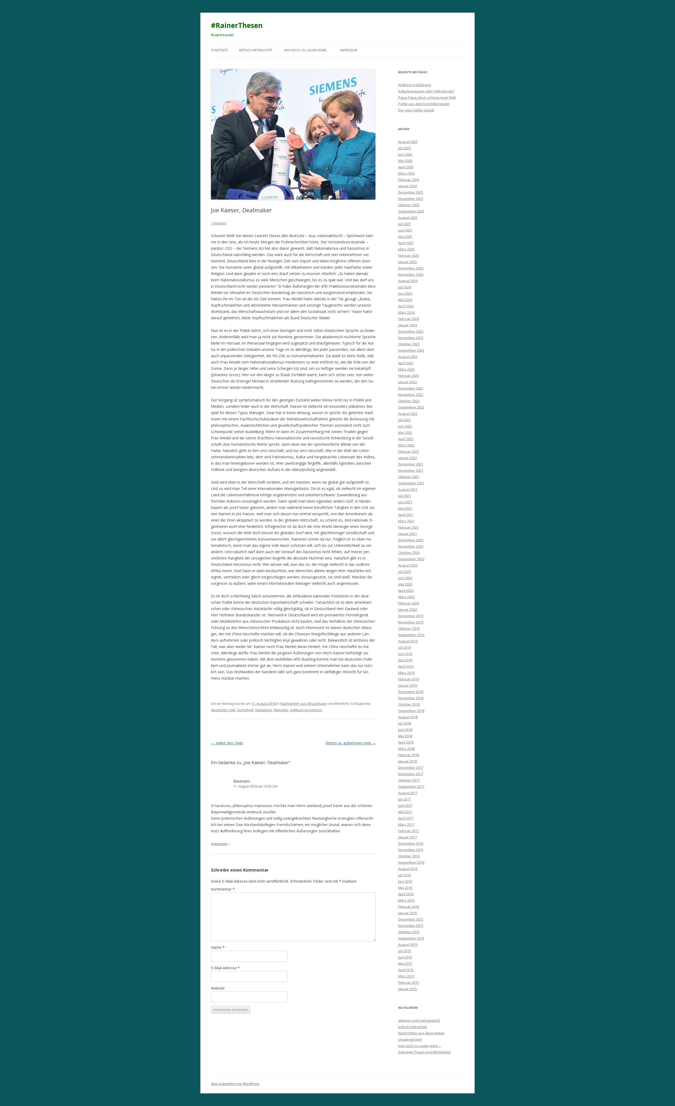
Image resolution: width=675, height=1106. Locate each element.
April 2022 (405, 438)
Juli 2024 (404, 287)
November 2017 (410, 773)
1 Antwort (218, 223)
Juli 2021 (404, 495)
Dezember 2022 (410, 388)
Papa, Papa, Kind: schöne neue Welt (427, 97)
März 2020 (406, 596)
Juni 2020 (405, 578)
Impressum (348, 50)
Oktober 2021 (409, 476)
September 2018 (411, 710)
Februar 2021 (408, 527)
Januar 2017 (407, 837)
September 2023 (411, 350)
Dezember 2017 (410, 767)
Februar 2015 (408, 982)
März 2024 (406, 312)
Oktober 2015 (409, 932)
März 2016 (406, 900)
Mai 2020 (405, 584)
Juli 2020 (404, 571)
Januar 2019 (407, 685)
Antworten (219, 843)
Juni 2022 (405, 426)
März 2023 (406, 369)
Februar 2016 (408, 906)
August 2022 (407, 413)
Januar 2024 (407, 325)
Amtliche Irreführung (414, 84)
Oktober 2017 (409, 780)
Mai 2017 (405, 811)
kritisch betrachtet (255, 50)
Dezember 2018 (410, 691)
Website (218, 988)
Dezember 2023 (410, 331)
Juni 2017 (405, 805)
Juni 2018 (405, 729)
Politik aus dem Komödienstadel (424, 103)
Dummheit (245, 709)
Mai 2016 (405, 887)
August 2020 (407, 565)
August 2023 (407, 356)
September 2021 (411, 483)
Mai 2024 (405, 299)
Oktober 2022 (409, 401)
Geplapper (263, 709)
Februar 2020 (408, 603)
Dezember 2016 (410, 843)
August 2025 (407, 217)
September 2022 (411, 407)
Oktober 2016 (409, 856)
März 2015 (406, 976)
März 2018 (406, 748)
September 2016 (411, 862)
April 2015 (405, 969)
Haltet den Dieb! (227, 742)
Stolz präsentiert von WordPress (235, 1084)
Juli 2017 (404, 799)
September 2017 (411, 786)
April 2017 (405, 818)
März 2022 (406, 445)
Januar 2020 (407, 609)
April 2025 (405, 242)
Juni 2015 (405, 957)
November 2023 (410, 337)
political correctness (306, 709)
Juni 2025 (405, 230)
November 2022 (410, 394)
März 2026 (406, 173)
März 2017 (406, 824)
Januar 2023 (407, 382)
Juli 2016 (404, 875)
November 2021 (410, 470)
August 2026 (407, 141)
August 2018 (407, 717)
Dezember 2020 (410, 540)
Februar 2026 (408, 179)
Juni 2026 (405, 154)
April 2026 (405, 167)
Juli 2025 (404, 224)
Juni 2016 (405, 881)
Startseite (219, 50)
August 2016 (407, 868)
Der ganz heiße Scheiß (416, 110)
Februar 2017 (408, 830)
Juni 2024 (405, 293)
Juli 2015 (404, 950)
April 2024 (405, 306)
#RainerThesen (237, 25)
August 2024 (407, 280)
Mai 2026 (405, 160)
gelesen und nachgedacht (419, 1020)
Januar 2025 (407, 261)
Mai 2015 (405, 963)
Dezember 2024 (410, 268)
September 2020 (411, 559)
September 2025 (411, 211)
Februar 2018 (408, 755)
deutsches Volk (223, 709)
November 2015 (410, 925)
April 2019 (405, 666)
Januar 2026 (407, 186)
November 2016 (410, 849)
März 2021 (406, 521)
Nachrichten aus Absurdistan (303, 703)
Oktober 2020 (409, 552)
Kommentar (223, 889)
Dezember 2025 (410, 192)
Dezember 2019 (410, 615)
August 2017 (407, 792)
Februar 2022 (408, 451)
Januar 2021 (407, 533)
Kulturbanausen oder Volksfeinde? (426, 91)
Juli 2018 (404, 723)
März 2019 (406, 672)
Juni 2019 (405, 653)
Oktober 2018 (409, 704)
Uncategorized (410, 1039)
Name (218, 947)
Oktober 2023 (409, 344)
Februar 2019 (408, 679)
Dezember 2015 (410, 919)
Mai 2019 (405, 660)
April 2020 (405, 590)
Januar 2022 (407, 457)
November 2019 (410, 622)
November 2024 (410, 274)
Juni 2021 (405, 502)
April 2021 (405, 514)
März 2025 (406, 249)
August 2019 (407, 641)
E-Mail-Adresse (225, 967)
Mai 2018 (405, 736)
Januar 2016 (407, 913)
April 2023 (405, 363)
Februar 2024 (408, 318)
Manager (281, 709)
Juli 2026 (404, 148)
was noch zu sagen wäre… (306, 50)
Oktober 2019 (409, 628)
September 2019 (411, 634)
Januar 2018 (407, 761)
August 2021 (407, 489)
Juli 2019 (404, 647)
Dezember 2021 (410, 464)
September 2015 (411, 938)
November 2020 (410, 546)
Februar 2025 (408, 255)
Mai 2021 (405, 508)
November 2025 (410, 198)
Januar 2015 (407, 988)
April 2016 (405, 894)
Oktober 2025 (409, 205)
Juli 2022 (404, 419)
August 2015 (407, 944)
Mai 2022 (405, 432)
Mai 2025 (405, 236)
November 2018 (410, 698)
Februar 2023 (408, 375)
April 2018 (405, 742)
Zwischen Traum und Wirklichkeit (424, 1052)
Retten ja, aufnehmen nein (351, 742)
